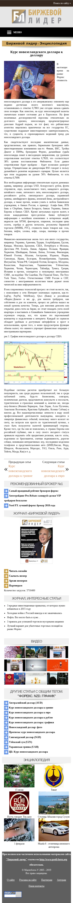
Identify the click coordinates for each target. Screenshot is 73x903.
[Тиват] (54, 786)
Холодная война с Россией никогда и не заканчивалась (34, 613)
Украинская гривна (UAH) (23, 747)
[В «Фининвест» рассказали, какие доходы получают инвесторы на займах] (57, 670)
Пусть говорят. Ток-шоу (19, 816)
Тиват (54, 789)
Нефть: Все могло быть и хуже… (24, 617)
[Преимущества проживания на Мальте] (14, 657)
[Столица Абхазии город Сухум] (54, 813)
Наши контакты (36, 886)
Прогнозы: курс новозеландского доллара (31, 732)
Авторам (61, 880)
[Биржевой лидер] (36, 23)
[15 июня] (19, 786)
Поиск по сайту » (62, 3)
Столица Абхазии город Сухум (54, 816)
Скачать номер (17, 575)
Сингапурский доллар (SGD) (24, 737)
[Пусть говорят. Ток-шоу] (19, 813)
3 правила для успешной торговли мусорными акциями (35, 621)
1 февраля (19, 843)
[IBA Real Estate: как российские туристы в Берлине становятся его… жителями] (36, 657)
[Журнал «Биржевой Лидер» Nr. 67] (36, 541)
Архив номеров (17, 580)
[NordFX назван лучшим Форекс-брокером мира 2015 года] (57, 684)
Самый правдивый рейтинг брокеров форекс (33, 490)
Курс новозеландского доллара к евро (52, 471)
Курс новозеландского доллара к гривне (20, 471)
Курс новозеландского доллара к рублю (30, 717)
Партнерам (15, 585)
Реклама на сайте (27, 880)
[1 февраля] (19, 840)
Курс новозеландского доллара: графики (31, 722)
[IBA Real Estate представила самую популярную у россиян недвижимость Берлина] (14, 670)
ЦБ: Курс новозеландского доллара (28, 751)
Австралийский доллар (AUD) (25, 702)
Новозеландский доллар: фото (25, 727)
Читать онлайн (17, 570)
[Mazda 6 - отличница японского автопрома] (54, 840)
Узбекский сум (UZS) (20, 742)
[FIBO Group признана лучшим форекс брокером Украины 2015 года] (36, 684)
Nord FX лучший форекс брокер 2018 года (31, 505)
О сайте (11, 880)
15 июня (19, 789)
